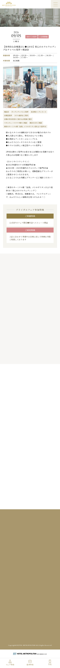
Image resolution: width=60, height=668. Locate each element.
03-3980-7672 (32, 558)
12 (41, 410)
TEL (50, 664)
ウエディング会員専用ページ (21, 635)
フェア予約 (10, 664)
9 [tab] (40, 358)
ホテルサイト (30, 641)
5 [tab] (29, 358)
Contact (45, 600)
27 (47, 421)
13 (47, 410)
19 (41, 416)
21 (13, 421)
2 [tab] (21, 358)
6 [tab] (32, 358)
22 (18, 421)
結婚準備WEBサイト (42, 635)
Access (18, 600)
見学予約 (30, 664)
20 (47, 416)
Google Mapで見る (30, 545)
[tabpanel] (30, 317)
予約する (45, 441)
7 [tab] (35, 358)
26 (41, 421)
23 (24, 421)
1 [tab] (18, 358)
